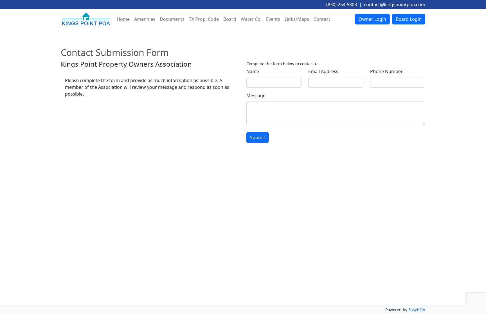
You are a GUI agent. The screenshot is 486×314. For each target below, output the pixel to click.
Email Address (323, 71)
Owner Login (372, 19)
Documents (172, 19)
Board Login (409, 19)
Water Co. (251, 19)
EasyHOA (416, 309)
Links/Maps (297, 19)
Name (252, 71)
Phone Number (386, 71)
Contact (322, 19)
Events (273, 19)
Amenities (144, 19)
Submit (257, 137)
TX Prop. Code (204, 19)
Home (123, 19)
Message (256, 95)
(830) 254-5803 (341, 4)
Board (229, 19)
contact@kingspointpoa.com (394, 4)
